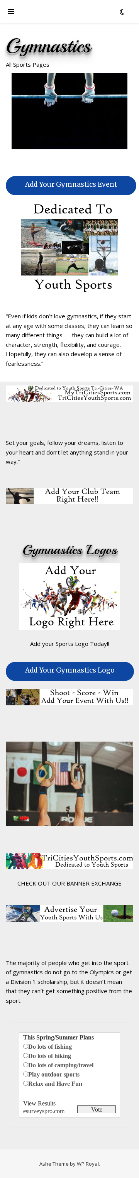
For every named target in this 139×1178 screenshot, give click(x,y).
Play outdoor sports (54, 1074)
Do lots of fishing (50, 1046)
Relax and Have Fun (55, 1083)
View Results (39, 1103)
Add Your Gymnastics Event (71, 184)
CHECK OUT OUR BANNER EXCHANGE (69, 883)
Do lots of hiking (49, 1056)
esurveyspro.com (43, 1111)
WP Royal (88, 1163)
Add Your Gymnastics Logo (70, 670)
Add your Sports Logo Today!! (69, 643)
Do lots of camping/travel (60, 1065)
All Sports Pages (27, 64)
